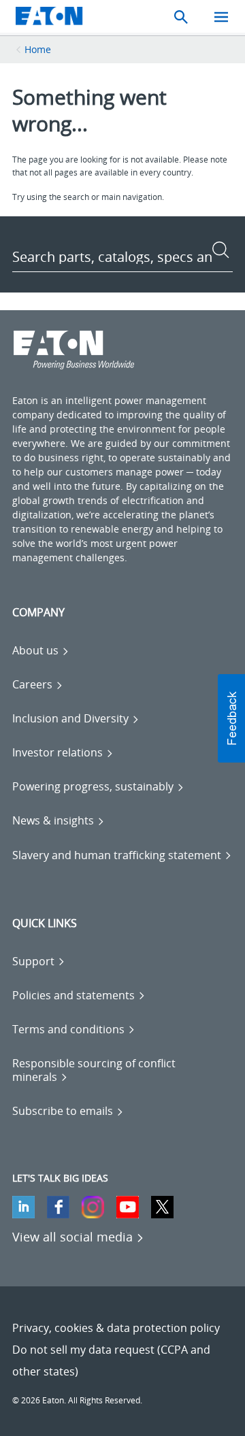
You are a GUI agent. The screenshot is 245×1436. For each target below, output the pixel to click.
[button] (231, 718)
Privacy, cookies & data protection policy (116, 1327)
